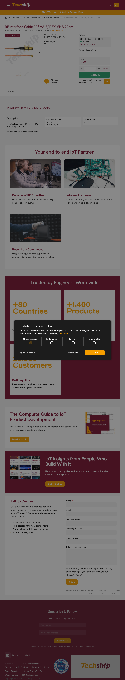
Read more (63, 333)
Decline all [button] (72, 352)
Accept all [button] (94, 352)
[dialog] (62, 340)
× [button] (107, 323)
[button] (27, 352)
